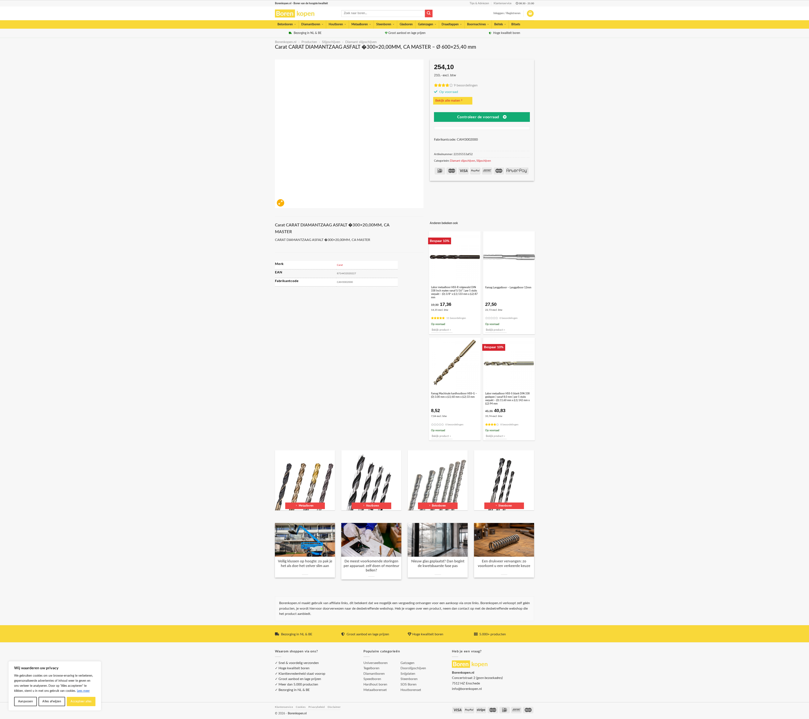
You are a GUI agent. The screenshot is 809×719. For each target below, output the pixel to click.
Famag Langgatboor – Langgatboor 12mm (508, 287)
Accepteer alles (81, 701)
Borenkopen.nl (285, 42)
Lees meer (83, 690)
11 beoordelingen (456, 318)
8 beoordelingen (509, 424)
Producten (309, 42)
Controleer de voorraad (478, 117)
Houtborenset (410, 690)
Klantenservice (503, 3)
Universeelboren (375, 663)
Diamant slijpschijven (361, 42)
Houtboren (336, 24)
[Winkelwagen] (530, 13)
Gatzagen (407, 663)
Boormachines (476, 24)
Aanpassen (25, 701)
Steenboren (383, 24)
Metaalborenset (375, 690)
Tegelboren (371, 668)
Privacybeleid (316, 707)
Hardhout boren (375, 684)
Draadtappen (450, 24)
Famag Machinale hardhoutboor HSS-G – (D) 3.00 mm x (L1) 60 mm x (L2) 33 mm (454, 395)
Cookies (300, 707)
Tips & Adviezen (479, 3)
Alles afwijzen (51, 701)
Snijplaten (407, 673)
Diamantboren (310, 24)
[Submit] (429, 13)
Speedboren (372, 679)
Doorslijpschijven (413, 668)
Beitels (498, 24)
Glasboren (406, 24)
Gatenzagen (425, 24)
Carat (340, 265)
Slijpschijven (331, 42)
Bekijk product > (441, 330)
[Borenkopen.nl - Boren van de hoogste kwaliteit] (296, 13)
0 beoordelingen (509, 318)
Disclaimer (334, 707)
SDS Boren (408, 684)
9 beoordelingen (466, 85)
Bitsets (515, 24)
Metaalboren (359, 24)
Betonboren (285, 24)
